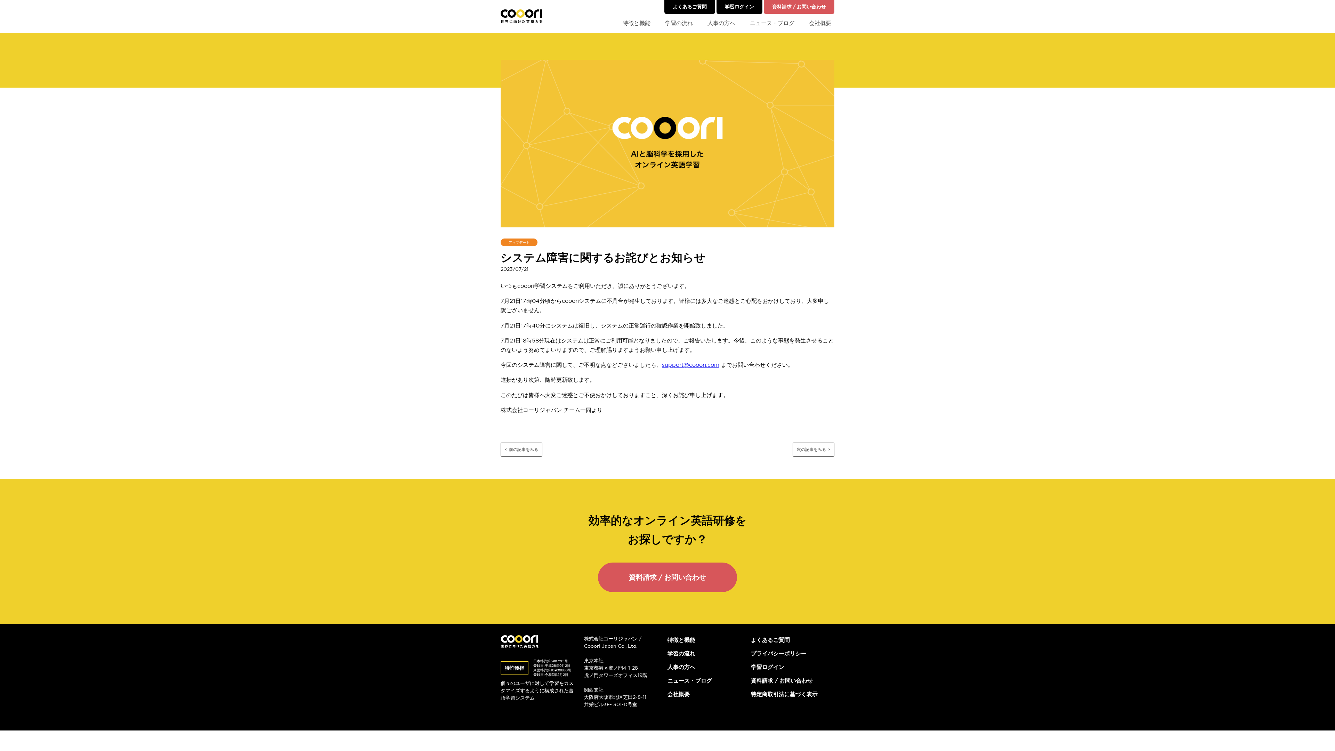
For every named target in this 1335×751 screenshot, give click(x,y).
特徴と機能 (636, 23)
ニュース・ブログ (772, 23)
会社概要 (820, 23)
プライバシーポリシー (779, 653)
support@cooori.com (690, 365)
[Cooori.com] (521, 16)
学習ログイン (739, 6)
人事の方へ (721, 23)
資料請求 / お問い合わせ (799, 6)
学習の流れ (679, 23)
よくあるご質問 (690, 6)
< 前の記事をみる (521, 449)
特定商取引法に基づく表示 (784, 694)
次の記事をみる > (813, 449)
